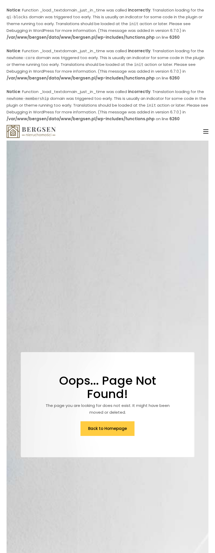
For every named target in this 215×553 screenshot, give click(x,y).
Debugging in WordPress (30, 30)
